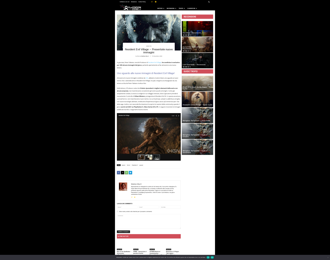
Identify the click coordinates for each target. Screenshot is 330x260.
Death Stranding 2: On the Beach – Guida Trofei (198, 88)
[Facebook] (152, 2)
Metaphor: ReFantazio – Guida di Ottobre (195, 136)
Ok (208, 257)
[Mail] (134, 197)
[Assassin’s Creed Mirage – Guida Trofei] (197, 99)
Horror (128, 165)
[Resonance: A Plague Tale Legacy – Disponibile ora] (173, 245)
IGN (147, 78)
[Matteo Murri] (124, 190)
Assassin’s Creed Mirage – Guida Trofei (197, 105)
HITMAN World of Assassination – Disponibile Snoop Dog (156, 253)
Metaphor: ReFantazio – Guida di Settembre (195, 152)
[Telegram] (156, 2)
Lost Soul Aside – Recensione (194, 65)
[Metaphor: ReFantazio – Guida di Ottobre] (197, 131)
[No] (328, 257)
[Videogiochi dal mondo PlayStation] (130, 7)
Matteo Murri (145, 56)
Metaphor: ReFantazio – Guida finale (196, 121)
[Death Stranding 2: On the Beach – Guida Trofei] (197, 83)
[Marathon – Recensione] (197, 29)
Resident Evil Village (154, 62)
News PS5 (148, 46)
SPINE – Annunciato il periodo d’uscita (140, 252)
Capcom (123, 165)
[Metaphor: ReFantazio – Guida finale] (197, 115)
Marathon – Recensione (192, 33)
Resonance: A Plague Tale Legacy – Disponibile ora (172, 253)
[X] (122, 172)
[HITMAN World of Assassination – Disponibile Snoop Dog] (157, 245)
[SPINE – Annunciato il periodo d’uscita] (140, 245)
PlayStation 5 (135, 165)
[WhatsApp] (126, 172)
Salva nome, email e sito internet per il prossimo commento (135, 211)
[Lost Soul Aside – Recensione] (197, 60)
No (212, 257)
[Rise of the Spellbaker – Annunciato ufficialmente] (124, 245)
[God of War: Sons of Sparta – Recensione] (197, 44)
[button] (209, 2)
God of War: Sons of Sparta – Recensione (194, 48)
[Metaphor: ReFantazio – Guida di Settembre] (197, 147)
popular (141, 165)
